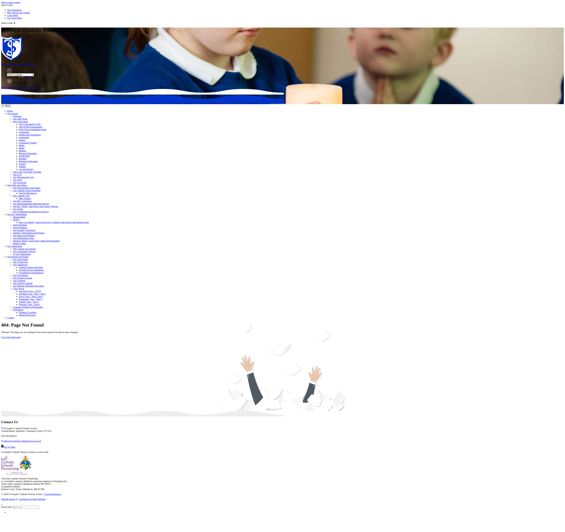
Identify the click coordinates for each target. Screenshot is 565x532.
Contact (10, 318)
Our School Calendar (23, 283)
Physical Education (28, 153)
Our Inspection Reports (24, 235)
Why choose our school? (18, 12)
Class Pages (12, 15)
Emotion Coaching (27, 312)
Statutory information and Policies (28, 233)
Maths (22, 145)
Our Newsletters (20, 275)
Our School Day (20, 262)
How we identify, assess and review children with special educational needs (54, 222)
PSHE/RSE (24, 156)
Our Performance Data (23, 238)
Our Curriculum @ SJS (30, 124)
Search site (6, 507)
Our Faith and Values (17, 185)
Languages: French (28, 143)
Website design (8, 499)
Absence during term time (31, 267)
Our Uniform (19, 280)
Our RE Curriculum (22, 201)
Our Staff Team (20, 119)
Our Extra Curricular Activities (27, 172)
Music (22, 148)
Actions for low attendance (31, 270)
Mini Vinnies (25, 198)
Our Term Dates (14, 18)
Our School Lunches (22, 278)
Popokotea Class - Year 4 (30, 299)
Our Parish (18, 209)
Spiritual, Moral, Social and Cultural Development (36, 241)
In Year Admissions (22, 254)
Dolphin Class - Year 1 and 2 (32, 294)
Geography (24, 137)
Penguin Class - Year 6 (29, 304)
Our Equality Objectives (24, 230)
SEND (16, 219)
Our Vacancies (19, 182)
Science (22, 164)
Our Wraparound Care (23, 177)
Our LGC (17, 174)
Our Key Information (17, 214)
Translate (29, 77)
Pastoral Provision (27, 315)
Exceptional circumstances (31, 272)
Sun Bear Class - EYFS (30, 291)
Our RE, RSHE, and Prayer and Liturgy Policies (35, 206)
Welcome (17, 116)
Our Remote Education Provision (28, 286)
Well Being (18, 310)
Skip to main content (10, 2)
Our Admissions (14, 246)
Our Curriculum (20, 121)
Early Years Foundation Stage (32, 129)
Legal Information (52, 494)
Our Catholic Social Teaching (26, 190)
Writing (22, 166)
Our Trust (17, 180)
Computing (24, 132)
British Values (19, 243)
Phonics (22, 150)
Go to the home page (11, 337)
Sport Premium (20, 227)
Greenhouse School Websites (32, 499)
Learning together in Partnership (28, 307)
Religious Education (28, 161)
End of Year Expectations (30, 127)
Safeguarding (19, 217)
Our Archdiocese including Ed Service (31, 211)
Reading (23, 158)
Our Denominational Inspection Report (31, 204)
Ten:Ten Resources (28, 193)
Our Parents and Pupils (17, 257)
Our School (12, 113)
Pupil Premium (20, 225)
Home (10, 111)
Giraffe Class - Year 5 (29, 302)
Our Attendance (14, 10)
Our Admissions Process (24, 251)
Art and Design (26, 169)
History (22, 140)
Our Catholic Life (21, 196)
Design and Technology (30, 135)
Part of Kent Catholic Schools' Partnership (20, 87)
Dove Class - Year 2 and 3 (31, 296)
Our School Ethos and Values (26, 188)
